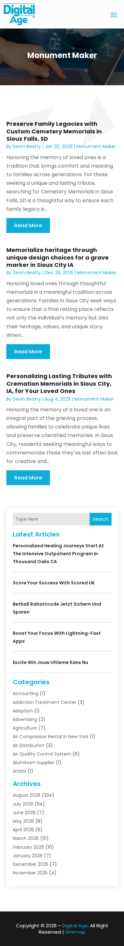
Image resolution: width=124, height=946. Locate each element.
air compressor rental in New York (50, 736)
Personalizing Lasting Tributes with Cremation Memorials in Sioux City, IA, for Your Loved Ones (59, 383)
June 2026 (24, 812)
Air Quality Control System (42, 754)
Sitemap (75, 932)
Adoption (23, 711)
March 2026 (26, 838)
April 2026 (23, 830)
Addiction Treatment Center (44, 702)
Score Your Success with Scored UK (54, 583)
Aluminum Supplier (33, 762)
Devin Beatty (27, 146)
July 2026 (23, 804)
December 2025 (30, 864)
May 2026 (23, 821)
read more (28, 225)
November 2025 (30, 873)
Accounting (25, 693)
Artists (19, 771)
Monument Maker (96, 146)
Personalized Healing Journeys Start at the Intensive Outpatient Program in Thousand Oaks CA (58, 554)
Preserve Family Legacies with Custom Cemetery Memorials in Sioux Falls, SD (54, 131)
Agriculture (25, 728)
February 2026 (28, 847)
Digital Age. (75, 925)
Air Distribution (29, 745)
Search (100, 519)
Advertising (25, 719)
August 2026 (26, 795)
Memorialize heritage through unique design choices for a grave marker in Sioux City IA (57, 257)
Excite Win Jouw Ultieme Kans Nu (50, 662)
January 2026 (28, 856)
